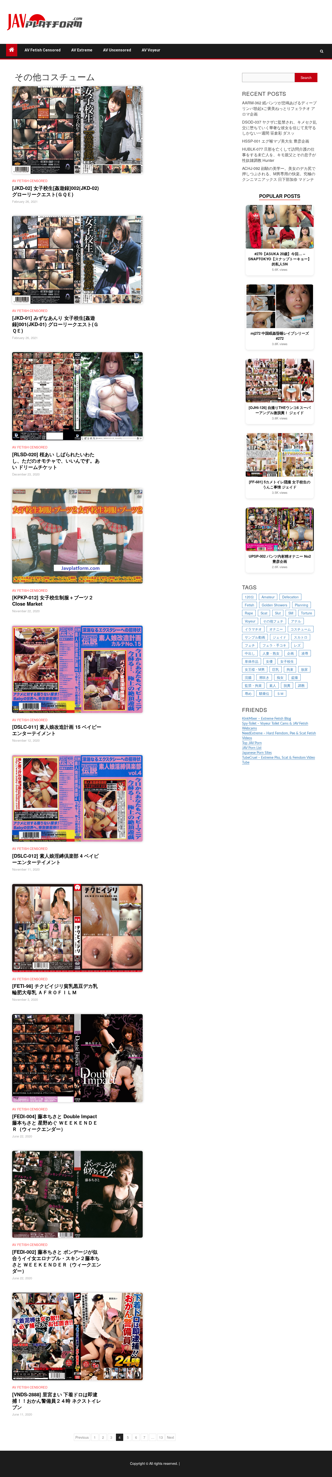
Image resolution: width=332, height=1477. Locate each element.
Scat (264, 613)
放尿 (304, 669)
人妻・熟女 (271, 653)
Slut (278, 613)
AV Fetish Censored (43, 50)
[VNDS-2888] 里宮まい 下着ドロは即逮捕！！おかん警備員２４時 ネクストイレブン (56, 1400)
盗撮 (294, 677)
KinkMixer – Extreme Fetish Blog (266, 718)
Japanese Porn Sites (257, 753)
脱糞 (287, 685)
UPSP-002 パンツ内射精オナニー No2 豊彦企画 (280, 559)
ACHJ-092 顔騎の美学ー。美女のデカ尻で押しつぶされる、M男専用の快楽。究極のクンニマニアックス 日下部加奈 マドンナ (278, 173)
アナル (296, 621)
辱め (248, 693)
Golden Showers (274, 604)
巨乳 (275, 669)
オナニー (276, 629)
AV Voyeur (151, 50)
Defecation (290, 596)
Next (170, 1437)
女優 (269, 661)
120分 (249, 596)
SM (290, 613)
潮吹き (264, 677)
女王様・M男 (255, 669)
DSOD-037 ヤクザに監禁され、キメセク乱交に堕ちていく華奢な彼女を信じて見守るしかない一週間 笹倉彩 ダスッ (279, 127)
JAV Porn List (252, 748)
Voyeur (250, 621)
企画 (290, 653)
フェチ (250, 645)
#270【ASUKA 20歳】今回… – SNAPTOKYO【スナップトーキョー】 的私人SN (279, 259)
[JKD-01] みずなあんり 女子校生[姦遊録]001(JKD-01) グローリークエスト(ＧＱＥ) (55, 324)
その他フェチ (273, 621)
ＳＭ (280, 693)
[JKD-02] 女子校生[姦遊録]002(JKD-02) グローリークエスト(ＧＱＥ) (55, 191)
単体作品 (251, 661)
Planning (301, 604)
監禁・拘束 (253, 685)
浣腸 (248, 677)
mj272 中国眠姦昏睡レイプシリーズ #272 (280, 336)
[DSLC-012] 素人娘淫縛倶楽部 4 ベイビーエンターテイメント (55, 858)
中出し (250, 653)
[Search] (322, 51)
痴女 (280, 677)
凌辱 (304, 653)
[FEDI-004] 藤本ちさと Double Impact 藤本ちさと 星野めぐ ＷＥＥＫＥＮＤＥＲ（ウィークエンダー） (55, 1122)
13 (161, 1437)
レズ (297, 645)
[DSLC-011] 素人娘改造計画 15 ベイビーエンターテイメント (56, 730)
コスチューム (300, 629)
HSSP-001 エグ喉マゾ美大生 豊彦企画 (275, 141)
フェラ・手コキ (274, 645)
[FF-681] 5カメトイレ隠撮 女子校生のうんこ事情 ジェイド (279, 484)
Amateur (268, 596)
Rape (249, 613)
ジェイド (279, 637)
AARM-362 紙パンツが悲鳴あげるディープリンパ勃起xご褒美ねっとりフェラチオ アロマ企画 (279, 108)
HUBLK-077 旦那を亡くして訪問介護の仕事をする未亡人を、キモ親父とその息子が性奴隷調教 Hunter (279, 154)
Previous (82, 1437)
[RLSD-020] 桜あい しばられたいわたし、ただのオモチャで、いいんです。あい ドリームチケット (56, 460)
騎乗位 (264, 693)
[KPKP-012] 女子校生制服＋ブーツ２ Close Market (52, 600)
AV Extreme (81, 50)
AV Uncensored (117, 50)
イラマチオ (253, 629)
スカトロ (300, 637)
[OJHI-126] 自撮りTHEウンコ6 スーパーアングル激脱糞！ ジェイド (280, 410)
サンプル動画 (255, 637)
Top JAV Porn (252, 743)
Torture (306, 613)
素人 (272, 685)
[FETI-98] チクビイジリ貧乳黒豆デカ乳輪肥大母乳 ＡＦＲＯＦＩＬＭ (55, 989)
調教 (301, 685)
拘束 (290, 669)
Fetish (249, 604)
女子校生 (287, 661)
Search (306, 77)
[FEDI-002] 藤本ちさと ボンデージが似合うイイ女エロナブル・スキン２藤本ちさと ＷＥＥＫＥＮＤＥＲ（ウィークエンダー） (56, 1261)
